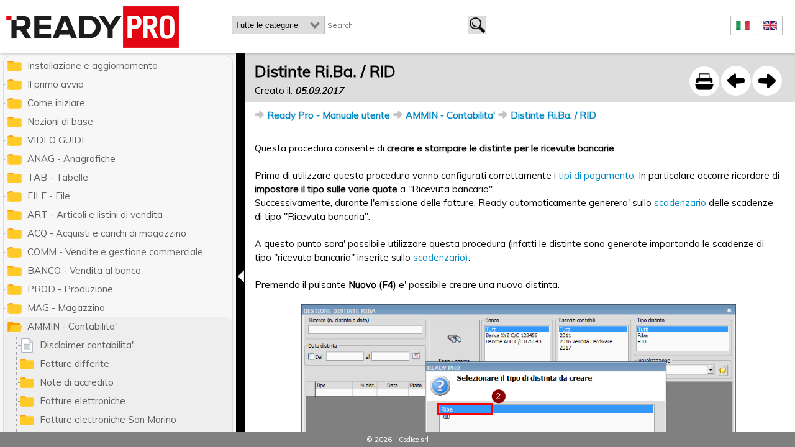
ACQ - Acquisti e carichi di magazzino (106, 233)
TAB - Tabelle (57, 177)
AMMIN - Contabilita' (450, 115)
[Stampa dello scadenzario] (736, 80)
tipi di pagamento (596, 175)
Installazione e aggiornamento (92, 65)
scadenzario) (440, 257)
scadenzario (680, 203)
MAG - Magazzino (66, 308)
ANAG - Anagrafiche (71, 159)
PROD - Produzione (70, 289)
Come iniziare (56, 103)
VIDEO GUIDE (57, 140)
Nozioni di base (60, 121)
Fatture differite (74, 363)
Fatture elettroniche (82, 401)
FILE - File (48, 196)
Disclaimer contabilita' (87, 345)
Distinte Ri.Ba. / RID (553, 115)
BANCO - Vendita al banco (84, 270)
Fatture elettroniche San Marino (108, 419)
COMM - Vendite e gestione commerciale (115, 252)
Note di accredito (77, 382)
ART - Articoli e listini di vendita (95, 214)
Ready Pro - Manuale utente (328, 115)
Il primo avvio (55, 84)
